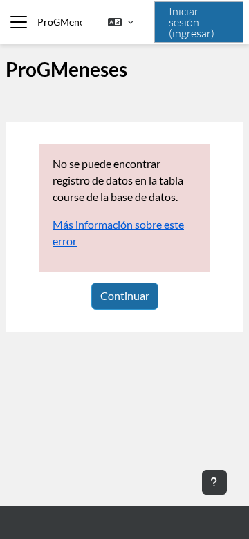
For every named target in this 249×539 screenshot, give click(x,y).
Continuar (124, 295)
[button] (120, 22)
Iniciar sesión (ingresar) (191, 22)
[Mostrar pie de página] (214, 482)
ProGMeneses (59, 22)
